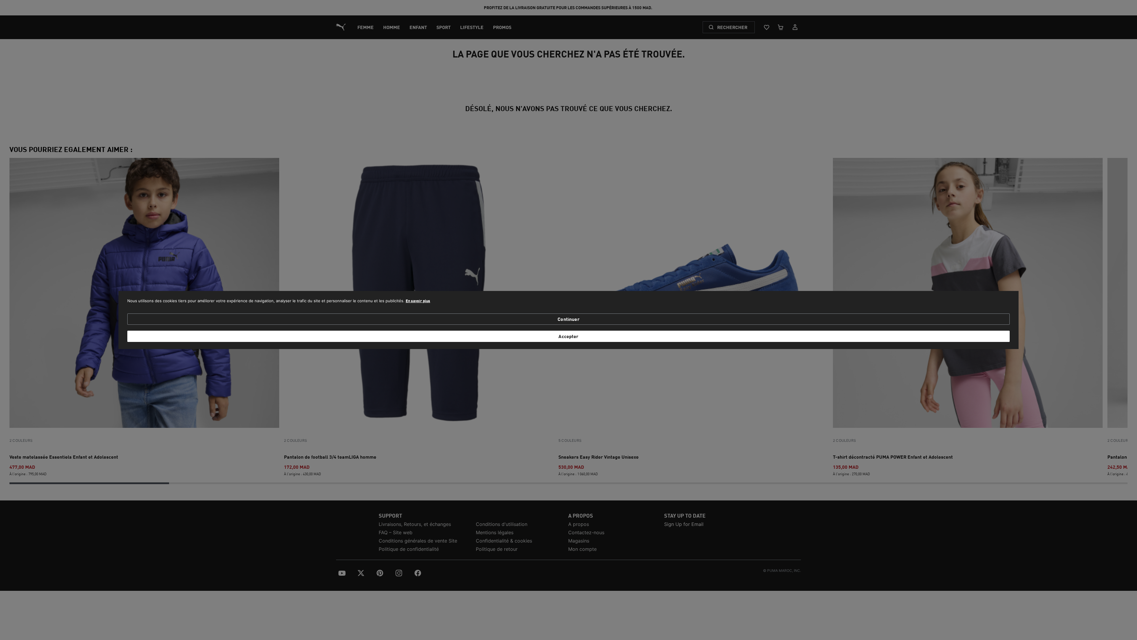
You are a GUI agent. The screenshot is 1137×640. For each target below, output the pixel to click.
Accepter (568, 336)
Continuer (568, 319)
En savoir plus (418, 300)
